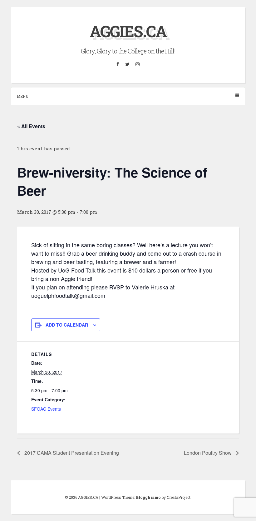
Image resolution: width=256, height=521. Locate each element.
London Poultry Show (208, 452)
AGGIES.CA (128, 31)
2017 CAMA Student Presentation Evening (71, 452)
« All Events (31, 126)
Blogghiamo (148, 497)
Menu (22, 96)
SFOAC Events (46, 409)
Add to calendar (67, 325)
